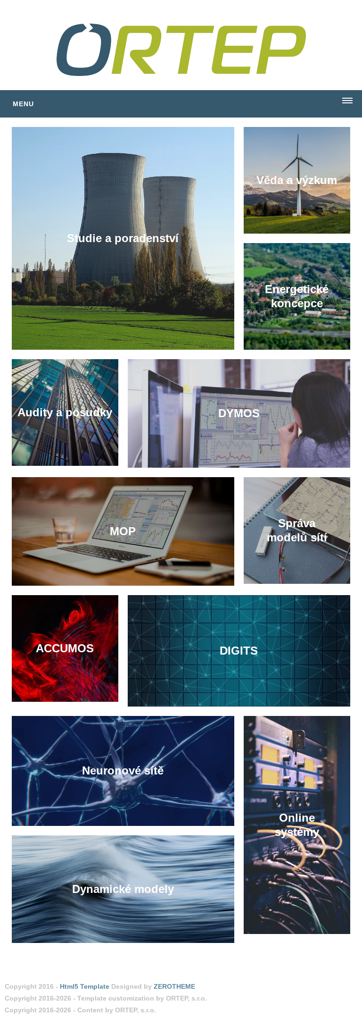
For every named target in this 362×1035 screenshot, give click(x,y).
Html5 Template (84, 986)
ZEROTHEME (174, 986)
